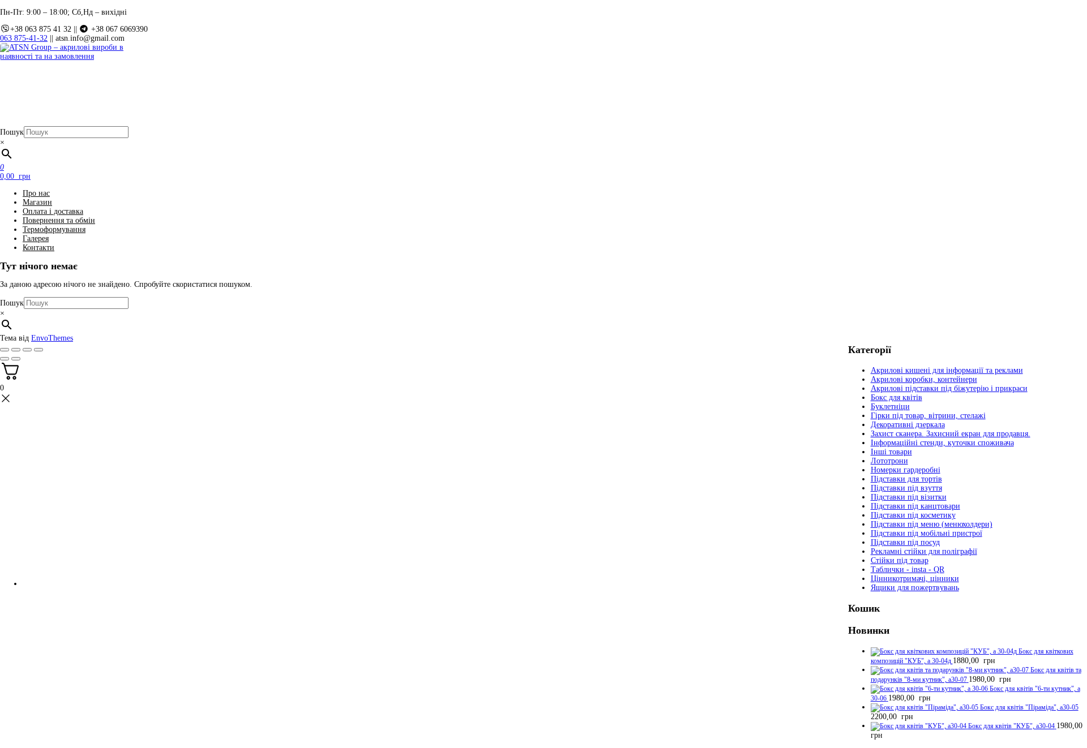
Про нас (36, 193)
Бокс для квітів (896, 397)
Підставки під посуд (905, 542)
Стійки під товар (899, 560)
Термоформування (54, 229)
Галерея (36, 238)
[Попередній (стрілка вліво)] (4, 358)
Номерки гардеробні (905, 470)
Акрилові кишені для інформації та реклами (947, 370)
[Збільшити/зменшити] (4, 349)
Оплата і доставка (53, 211)
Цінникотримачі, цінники (915, 578)
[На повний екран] (15, 349)
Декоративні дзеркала (908, 424)
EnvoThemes (52, 338)
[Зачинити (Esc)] (38, 349)
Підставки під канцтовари (915, 506)
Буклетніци (890, 406)
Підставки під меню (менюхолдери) (931, 524)
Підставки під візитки (909, 497)
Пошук (12, 132)
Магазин (37, 202)
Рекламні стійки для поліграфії (924, 551)
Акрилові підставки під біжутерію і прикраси (949, 388)
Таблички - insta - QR (907, 569)
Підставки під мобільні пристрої (926, 533)
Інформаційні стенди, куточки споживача (942, 443)
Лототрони (889, 461)
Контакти (38, 247)
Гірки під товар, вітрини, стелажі (928, 415)
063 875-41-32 (24, 38)
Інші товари (891, 452)
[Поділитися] (27, 349)
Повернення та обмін (59, 220)
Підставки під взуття (906, 488)
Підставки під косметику (913, 515)
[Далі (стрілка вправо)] (15, 358)
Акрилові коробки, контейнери (924, 379)
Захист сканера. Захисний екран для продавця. (950, 433)
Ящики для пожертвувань (915, 587)
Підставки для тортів (906, 479)
